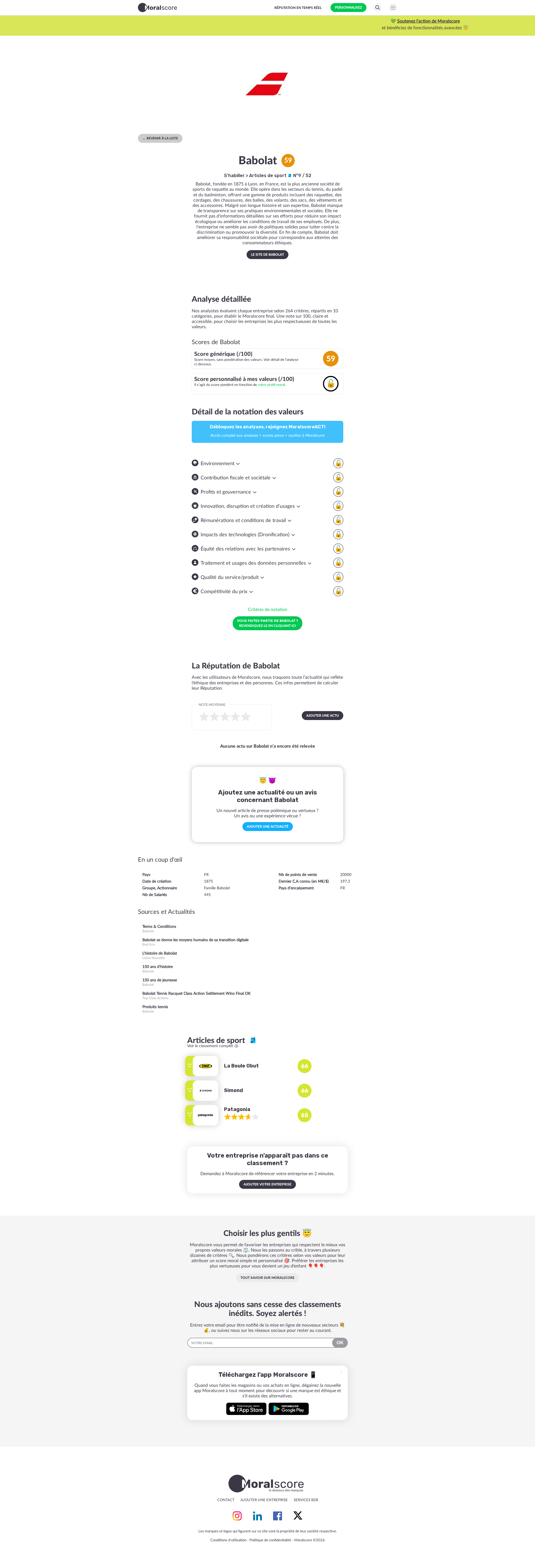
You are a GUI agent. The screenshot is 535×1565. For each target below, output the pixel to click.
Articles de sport (268, 175)
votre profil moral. (272, 385)
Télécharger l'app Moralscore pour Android (289, 1409)
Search (377, 7)
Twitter (297, 1515)
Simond (233, 1090)
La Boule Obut (241, 1066)
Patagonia (237, 1109)
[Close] (341, 1372)
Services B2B (306, 1500)
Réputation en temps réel (298, 7)
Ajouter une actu (322, 715)
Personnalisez (348, 7)
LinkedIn (257, 1515)
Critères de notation (267, 609)
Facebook (277, 1515)
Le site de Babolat (267, 254)
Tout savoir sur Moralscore (267, 1277)
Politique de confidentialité (270, 1540)
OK (340, 1343)
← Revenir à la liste (160, 138)
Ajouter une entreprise (264, 1500)
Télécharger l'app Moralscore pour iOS (246, 1409)
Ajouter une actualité (267, 826)
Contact (226, 1500)
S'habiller (234, 175)
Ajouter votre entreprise (267, 1184)
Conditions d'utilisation (228, 1540)
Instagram (237, 1515)
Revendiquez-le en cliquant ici (267, 623)
